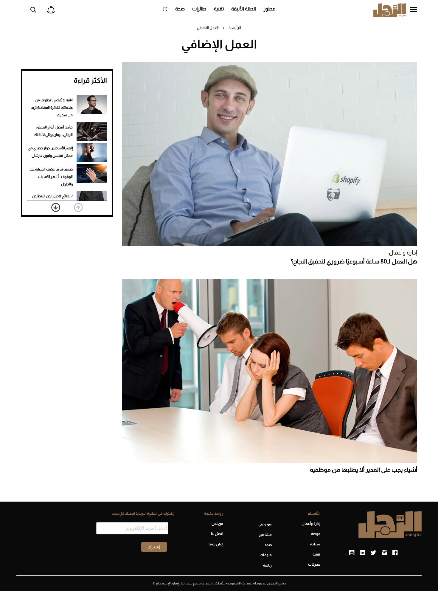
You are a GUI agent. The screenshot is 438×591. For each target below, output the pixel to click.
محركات (314, 564)
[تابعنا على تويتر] (373, 552)
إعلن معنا (216, 544)
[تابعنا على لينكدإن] (362, 552)
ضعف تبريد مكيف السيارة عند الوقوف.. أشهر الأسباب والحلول (51, 176)
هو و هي (265, 524)
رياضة (267, 565)
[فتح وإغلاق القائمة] (413, 10)
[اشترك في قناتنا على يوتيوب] (351, 552)
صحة (180, 8)
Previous (78, 207)
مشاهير (265, 535)
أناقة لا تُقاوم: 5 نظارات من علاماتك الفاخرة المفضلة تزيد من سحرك (52, 107)
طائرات (199, 8)
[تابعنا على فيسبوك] (394, 552)
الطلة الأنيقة (243, 8)
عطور (269, 8)
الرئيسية (235, 28)
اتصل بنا (217, 534)
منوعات (266, 555)
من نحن (217, 524)
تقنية (219, 8)
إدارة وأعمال (403, 252)
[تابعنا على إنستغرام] (384, 552)
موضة (315, 534)
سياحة (315, 544)
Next (55, 207)
